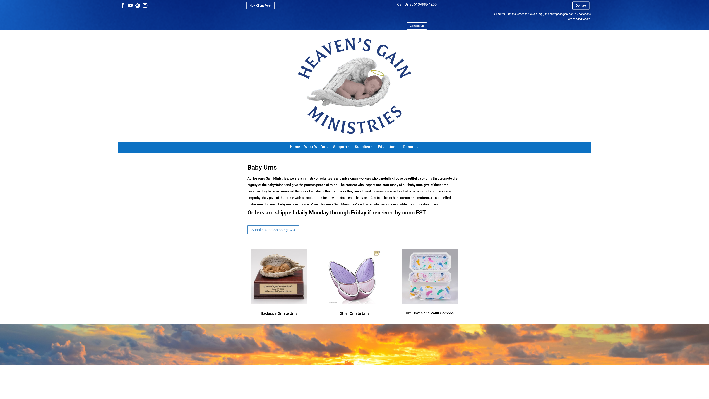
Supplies (362, 147)
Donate (581, 6)
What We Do (314, 147)
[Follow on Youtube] (130, 5)
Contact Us (417, 26)
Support (340, 147)
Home (295, 147)
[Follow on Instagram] (145, 5)
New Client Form (260, 5)
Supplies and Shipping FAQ (273, 230)
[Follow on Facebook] (122, 5)
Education (386, 147)
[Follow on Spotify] (137, 5)
